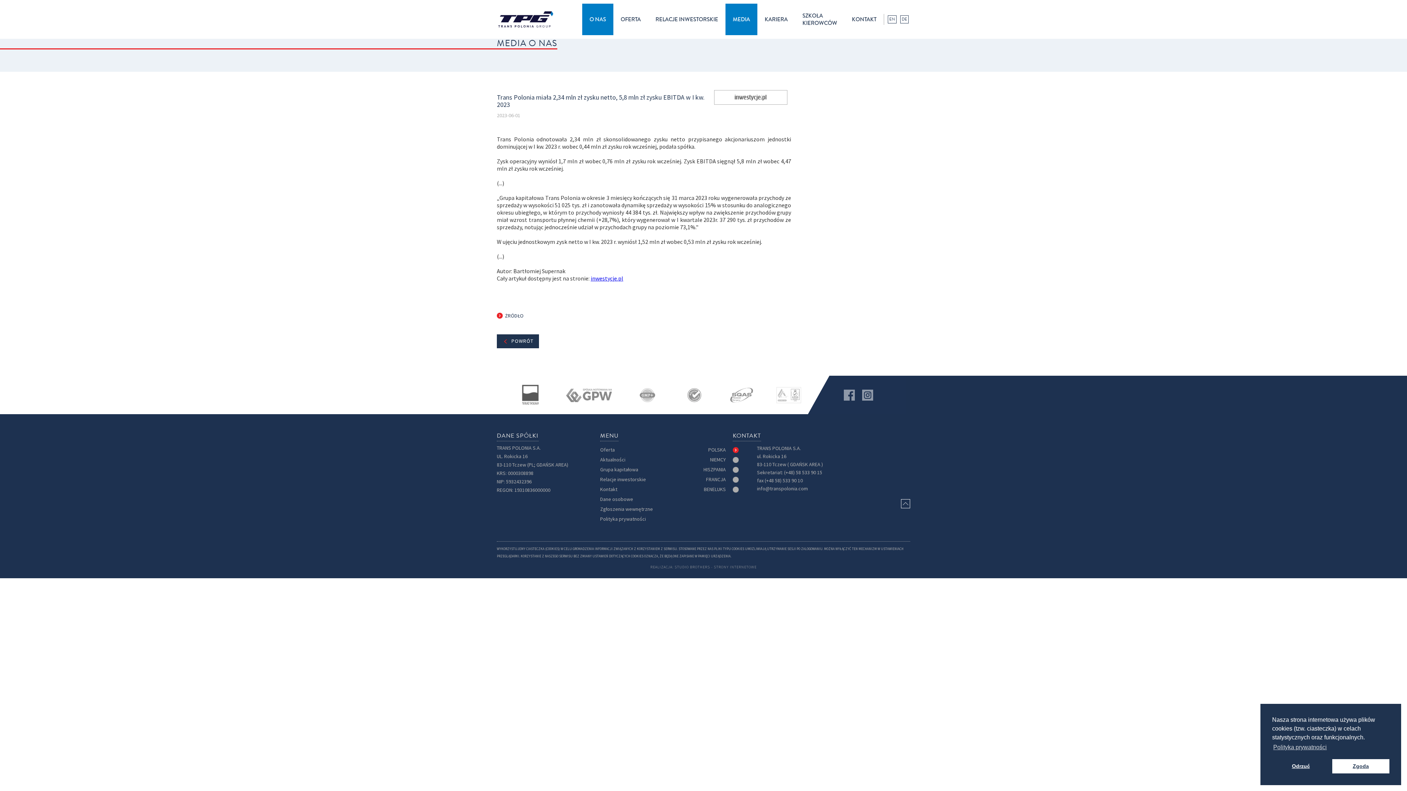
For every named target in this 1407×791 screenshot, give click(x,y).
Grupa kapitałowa (619, 469)
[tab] (723, 450)
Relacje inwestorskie (623, 479)
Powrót (522, 341)
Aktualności (612, 459)
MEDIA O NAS (527, 43)
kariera (776, 19)
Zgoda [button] (1361, 766)
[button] (597, 19)
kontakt (864, 19)
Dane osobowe (616, 499)
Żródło (514, 315)
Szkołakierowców (819, 19)
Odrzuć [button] (1301, 766)
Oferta (607, 449)
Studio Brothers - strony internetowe (716, 567)
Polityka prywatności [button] (1300, 747)
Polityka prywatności (623, 519)
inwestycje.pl (607, 278)
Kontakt (608, 489)
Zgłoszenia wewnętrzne (626, 509)
